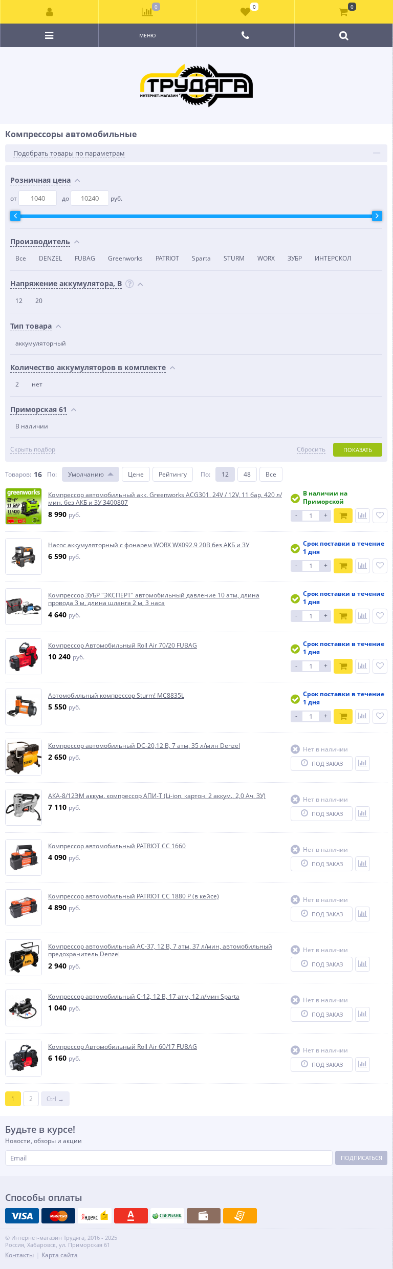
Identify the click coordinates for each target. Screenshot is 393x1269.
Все (20, 258)
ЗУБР (295, 258)
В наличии (31, 426)
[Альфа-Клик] (131, 1215)
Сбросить (311, 449)
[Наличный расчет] (204, 1215)
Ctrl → (55, 1098)
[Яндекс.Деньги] (95, 1215)
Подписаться (361, 1158)
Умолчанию (86, 474)
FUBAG (85, 258)
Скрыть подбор (32, 449)
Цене (136, 474)
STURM (234, 258)
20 (38, 300)
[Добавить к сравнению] (362, 515)
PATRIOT (167, 258)
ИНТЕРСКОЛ (333, 258)
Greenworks (125, 258)
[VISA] (22, 1215)
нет (37, 384)
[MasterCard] (58, 1215)
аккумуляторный (40, 343)
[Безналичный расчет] (240, 1215)
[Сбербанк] (167, 1215)
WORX (266, 258)
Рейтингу (173, 474)
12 (19, 300)
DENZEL (50, 258)
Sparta (201, 258)
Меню (147, 35)
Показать (357, 450)
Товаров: (18, 474)
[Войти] (50, 12)
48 (247, 474)
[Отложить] (380, 515)
